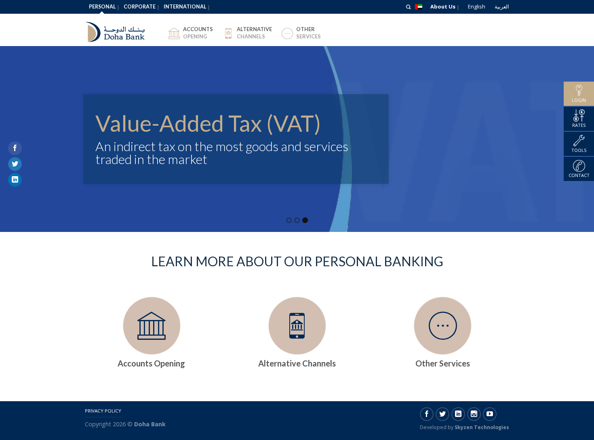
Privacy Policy (103, 411)
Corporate (140, 7)
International (185, 7)
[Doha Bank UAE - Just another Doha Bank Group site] (121, 30)
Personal (102, 7)
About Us (442, 6)
